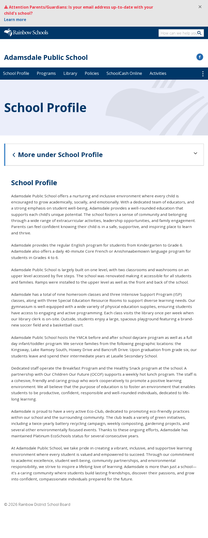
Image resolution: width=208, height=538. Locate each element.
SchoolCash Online (124, 73)
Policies (92, 73)
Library (70, 73)
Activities (158, 73)
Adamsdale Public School (46, 57)
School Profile (16, 73)
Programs (46, 73)
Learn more (15, 19)
